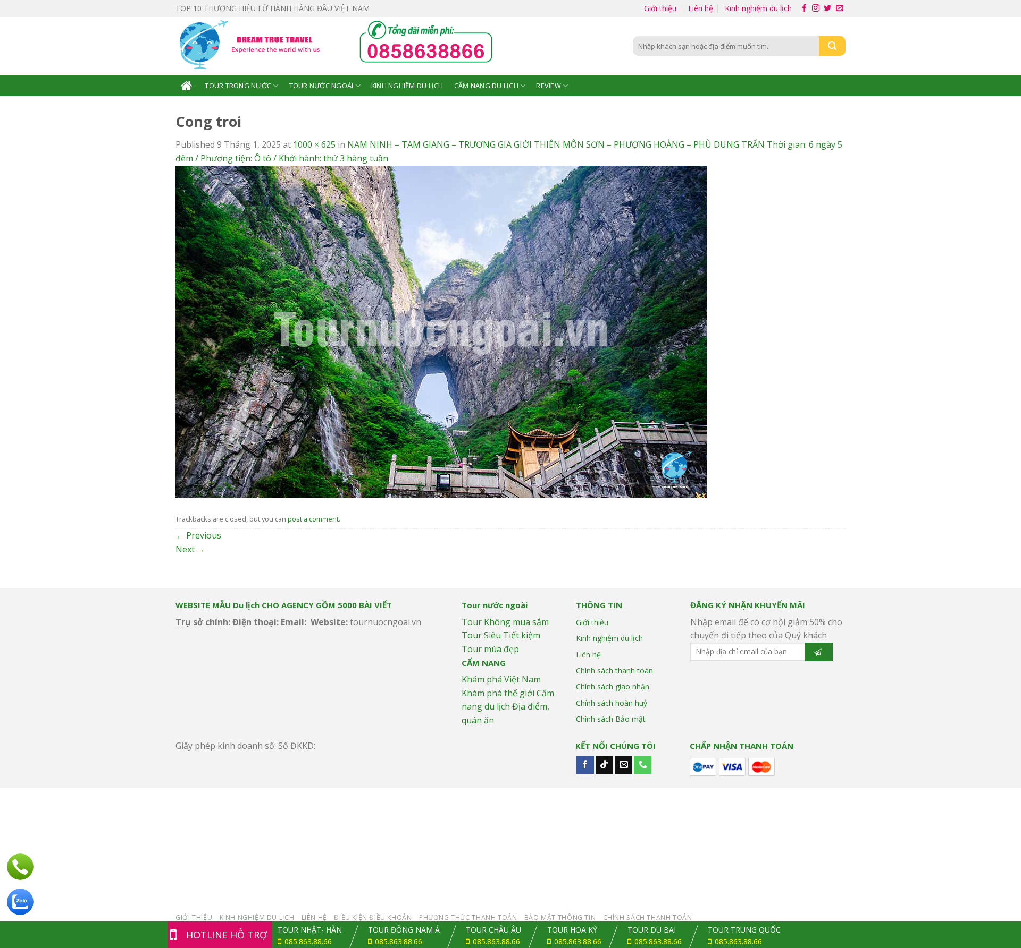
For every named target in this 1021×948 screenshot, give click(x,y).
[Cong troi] (441, 330)
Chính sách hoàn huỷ (611, 703)
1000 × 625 (314, 144)
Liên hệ (700, 8)
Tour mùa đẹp (490, 649)
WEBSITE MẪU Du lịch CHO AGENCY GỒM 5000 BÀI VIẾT (283, 605)
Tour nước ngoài (321, 85)
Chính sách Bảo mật (611, 719)
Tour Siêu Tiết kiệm (501, 635)
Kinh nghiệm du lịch (758, 8)
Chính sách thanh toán (614, 670)
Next (190, 549)
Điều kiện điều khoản (373, 917)
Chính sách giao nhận (612, 686)
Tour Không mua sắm (505, 622)
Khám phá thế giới (498, 693)
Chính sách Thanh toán (647, 917)
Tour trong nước (238, 85)
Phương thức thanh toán (468, 917)
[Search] (832, 46)
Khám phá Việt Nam (501, 679)
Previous (198, 535)
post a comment (313, 519)
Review (548, 85)
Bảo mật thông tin (560, 917)
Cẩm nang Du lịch (486, 85)
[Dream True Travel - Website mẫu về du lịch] (251, 46)
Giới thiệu (660, 8)
